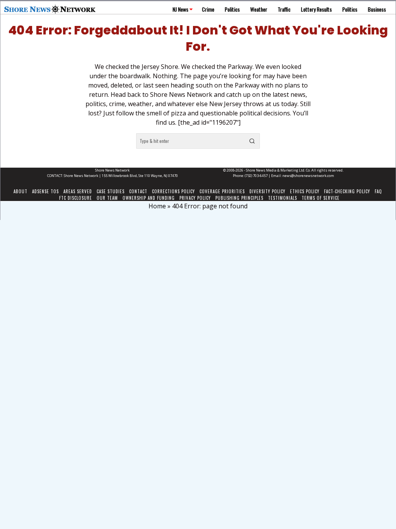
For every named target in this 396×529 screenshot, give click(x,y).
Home (157, 206)
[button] (252, 141)
